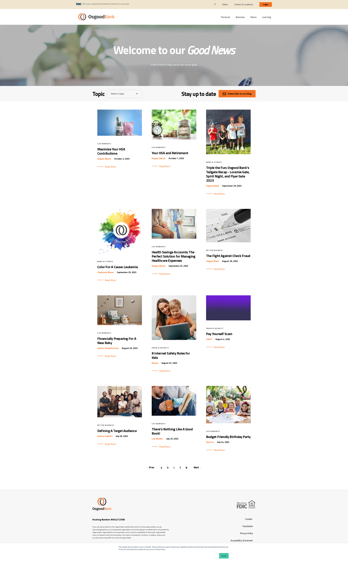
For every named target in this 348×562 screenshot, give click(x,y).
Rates (225, 4)
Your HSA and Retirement (170, 153)
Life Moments (104, 143)
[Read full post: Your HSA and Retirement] (174, 138)
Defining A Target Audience (117, 430)
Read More (110, 166)
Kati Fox (210, 442)
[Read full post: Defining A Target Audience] (119, 416)
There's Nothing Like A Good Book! (172, 431)
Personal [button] (225, 17)
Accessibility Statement (241, 540)
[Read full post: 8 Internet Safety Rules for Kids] (174, 339)
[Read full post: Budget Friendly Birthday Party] (228, 422)
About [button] (253, 17)
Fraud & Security (160, 347)
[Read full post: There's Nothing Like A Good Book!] (174, 415)
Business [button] (240, 17)
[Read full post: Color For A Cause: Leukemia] (119, 252)
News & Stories (214, 162)
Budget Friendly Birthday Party (228, 436)
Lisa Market (157, 438)
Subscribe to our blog (239, 93)
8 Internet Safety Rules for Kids (171, 355)
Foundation (247, 526)
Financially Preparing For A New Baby (116, 340)
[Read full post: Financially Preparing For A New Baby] (119, 324)
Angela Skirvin (104, 158)
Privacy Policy (246, 533)
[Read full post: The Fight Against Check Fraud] (228, 241)
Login (265, 4)
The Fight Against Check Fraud (228, 255)
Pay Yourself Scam (219, 333)
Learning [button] (266, 17)
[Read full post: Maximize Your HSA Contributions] (119, 135)
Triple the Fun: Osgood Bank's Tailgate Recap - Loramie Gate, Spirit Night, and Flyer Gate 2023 (228, 174)
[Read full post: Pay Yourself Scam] (228, 319)
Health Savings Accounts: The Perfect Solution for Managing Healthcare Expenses (173, 256)
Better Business (214, 250)
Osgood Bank (212, 185)
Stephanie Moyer (105, 272)
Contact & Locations (243, 4)
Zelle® (209, 339)
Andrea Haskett (104, 436)
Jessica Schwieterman (108, 348)
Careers (248, 519)
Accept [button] (223, 556)
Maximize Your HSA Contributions (111, 151)
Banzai (155, 363)
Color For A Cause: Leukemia (117, 267)
